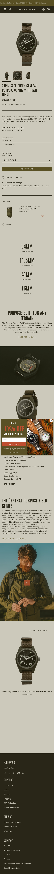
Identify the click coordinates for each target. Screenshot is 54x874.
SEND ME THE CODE (14, 444)
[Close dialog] (51, 420)
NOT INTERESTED (14, 452)
